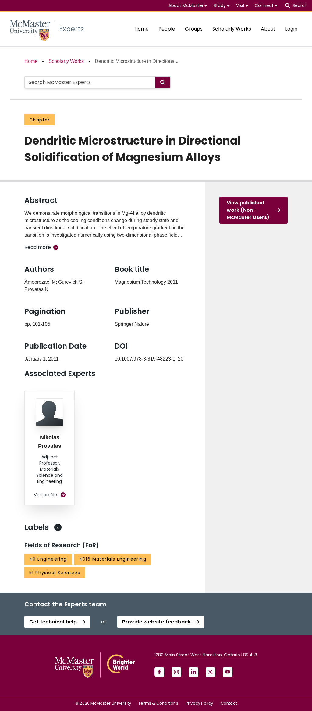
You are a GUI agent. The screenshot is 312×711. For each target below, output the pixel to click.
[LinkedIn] (193, 672)
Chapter (39, 120)
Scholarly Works (231, 28)
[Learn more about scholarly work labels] (58, 527)
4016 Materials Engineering (112, 559)
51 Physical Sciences (54, 572)
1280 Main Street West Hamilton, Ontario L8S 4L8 (205, 654)
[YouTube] (227, 672)
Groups (194, 28)
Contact (229, 703)
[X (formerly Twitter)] (210, 672)
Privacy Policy (199, 703)
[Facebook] (159, 672)
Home (141, 28)
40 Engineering (48, 559)
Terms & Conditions (158, 703)
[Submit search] (162, 82)
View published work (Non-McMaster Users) (248, 210)
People (166, 28)
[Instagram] (176, 672)
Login (291, 28)
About (268, 28)
